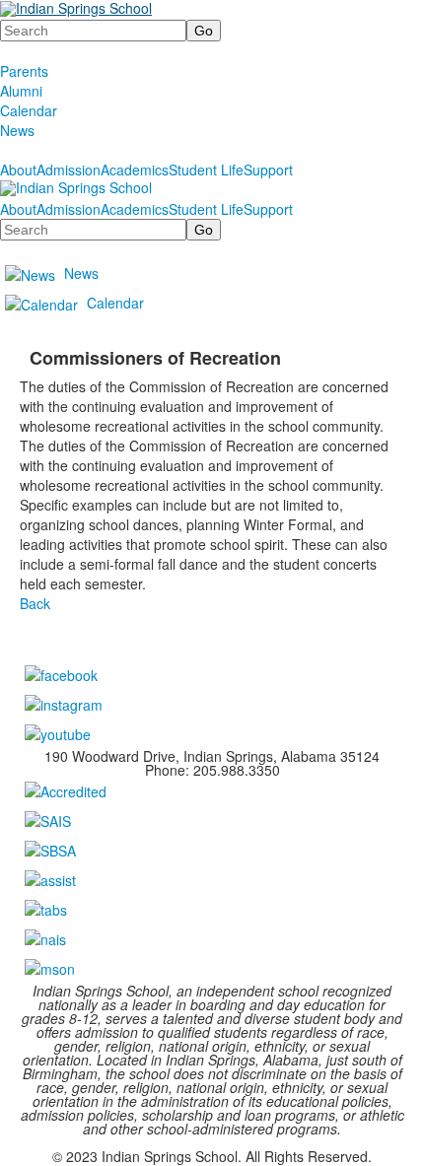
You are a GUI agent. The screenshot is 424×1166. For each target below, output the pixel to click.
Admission (68, 169)
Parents (24, 71)
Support (268, 169)
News (17, 130)
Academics (135, 169)
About (18, 169)
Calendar (28, 110)
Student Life (206, 169)
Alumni (21, 91)
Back (35, 603)
